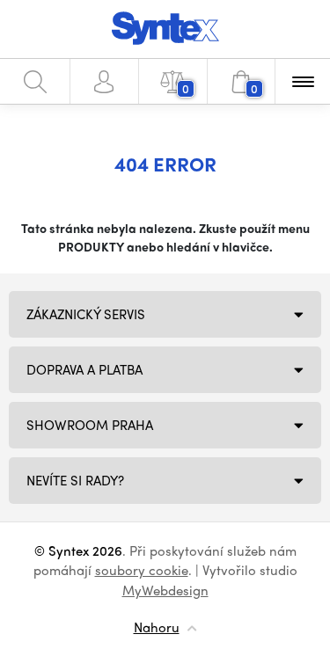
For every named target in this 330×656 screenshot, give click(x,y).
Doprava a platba (84, 369)
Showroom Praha (89, 424)
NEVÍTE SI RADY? (75, 480)
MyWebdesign (165, 590)
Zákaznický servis (85, 314)
